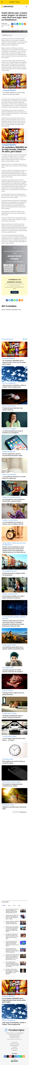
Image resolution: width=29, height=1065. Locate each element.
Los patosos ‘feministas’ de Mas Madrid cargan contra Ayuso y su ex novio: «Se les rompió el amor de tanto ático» (12, 936)
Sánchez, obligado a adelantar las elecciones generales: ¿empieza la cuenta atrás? (12, 922)
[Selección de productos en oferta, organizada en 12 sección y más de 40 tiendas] (14, 248)
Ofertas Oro (19, 267)
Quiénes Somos (14, 1048)
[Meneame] (25, 24)
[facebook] (5, 1056)
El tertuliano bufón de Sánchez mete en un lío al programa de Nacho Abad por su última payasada (12, 950)
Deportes (8, 7)
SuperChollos (20, 265)
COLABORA (14, 292)
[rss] (24, 1056)
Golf (11, 269)
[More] (12, 26)
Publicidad (14, 1047)
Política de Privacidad (14, 1043)
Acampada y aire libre (8, 265)
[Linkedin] (17, 24)
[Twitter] (15, 24)
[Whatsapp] (20, 24)
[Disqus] (14, 834)
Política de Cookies (14, 1045)
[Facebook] (12, 24)
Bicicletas (6, 269)
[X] (7, 1056)
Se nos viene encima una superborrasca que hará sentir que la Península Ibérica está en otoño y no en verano (12, 944)
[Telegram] (22, 24)
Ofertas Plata (20, 269)
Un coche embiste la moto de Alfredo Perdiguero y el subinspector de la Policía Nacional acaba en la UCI (12, 910)
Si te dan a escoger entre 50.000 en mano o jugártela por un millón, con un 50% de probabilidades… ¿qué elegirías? (12, 971)
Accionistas (14, 1050)
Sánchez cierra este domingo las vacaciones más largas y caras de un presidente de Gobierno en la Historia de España (12, 929)
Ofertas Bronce (20, 271)
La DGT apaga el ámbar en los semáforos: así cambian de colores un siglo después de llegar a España (12, 917)
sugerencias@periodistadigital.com (14, 1039)
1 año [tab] (19, 905)
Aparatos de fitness (8, 267)
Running (10, 271)
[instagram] (15, 1056)
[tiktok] (13, 1056)
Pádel (5, 271)
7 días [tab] (9, 905)
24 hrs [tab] (4, 905)
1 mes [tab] (14, 905)
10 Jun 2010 (4, 25)
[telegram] (18, 1056)
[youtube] (10, 1056)
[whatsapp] (21, 1056)
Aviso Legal (14, 1042)
